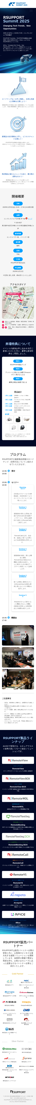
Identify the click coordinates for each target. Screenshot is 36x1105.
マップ (30, 219)
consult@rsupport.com (20, 1098)
